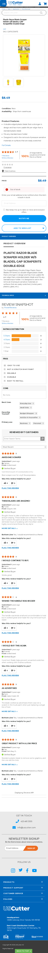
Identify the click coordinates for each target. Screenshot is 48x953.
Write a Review (7, 158)
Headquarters (23, 918)
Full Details (6, 145)
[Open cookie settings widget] (4, 4)
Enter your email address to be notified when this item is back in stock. (24, 196)
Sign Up (31, 848)
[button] (24, 7)
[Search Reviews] (42, 439)
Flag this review (10, 488)
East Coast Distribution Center (24, 927)
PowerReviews (10, 308)
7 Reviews (5, 156)
